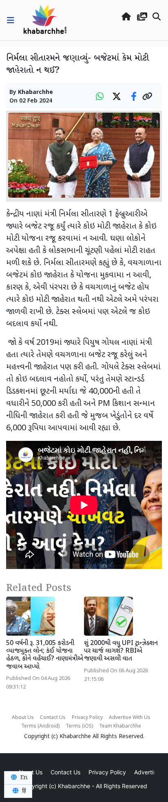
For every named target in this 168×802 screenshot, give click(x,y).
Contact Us (53, 718)
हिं (23, 791)
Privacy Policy (87, 718)
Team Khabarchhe (120, 726)
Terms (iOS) (79, 726)
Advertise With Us (129, 718)
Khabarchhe (35, 92)
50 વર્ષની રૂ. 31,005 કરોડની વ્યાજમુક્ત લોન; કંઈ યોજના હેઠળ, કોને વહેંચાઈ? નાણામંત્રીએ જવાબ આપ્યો (44, 655)
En (23, 778)
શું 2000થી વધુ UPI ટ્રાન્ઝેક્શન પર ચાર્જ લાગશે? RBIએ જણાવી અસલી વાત (121, 651)
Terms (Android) (40, 726)
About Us (23, 718)
